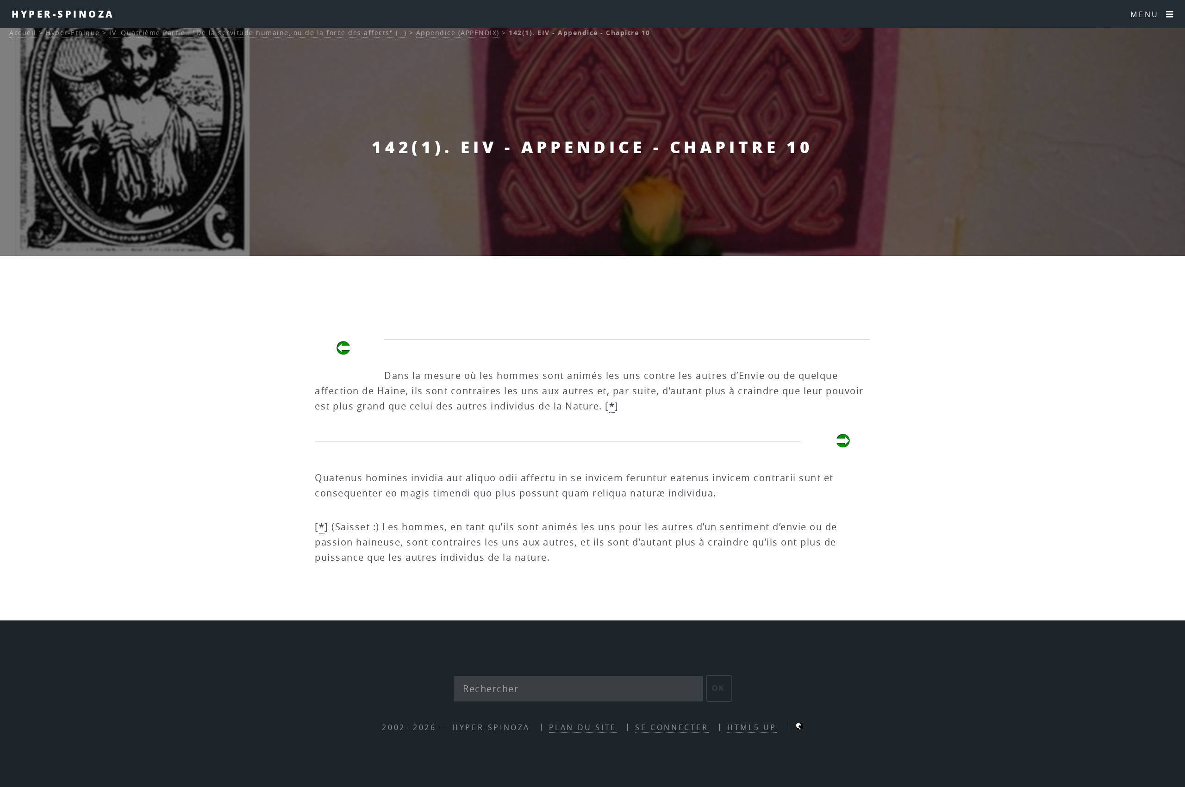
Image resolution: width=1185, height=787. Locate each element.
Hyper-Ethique (73, 32)
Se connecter (671, 727)
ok (719, 688)
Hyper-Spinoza (63, 13)
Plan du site (583, 727)
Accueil (23, 32)
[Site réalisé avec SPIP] (799, 727)
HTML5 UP (752, 727)
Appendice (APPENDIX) (457, 32)
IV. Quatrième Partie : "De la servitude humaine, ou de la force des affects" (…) (257, 32)
